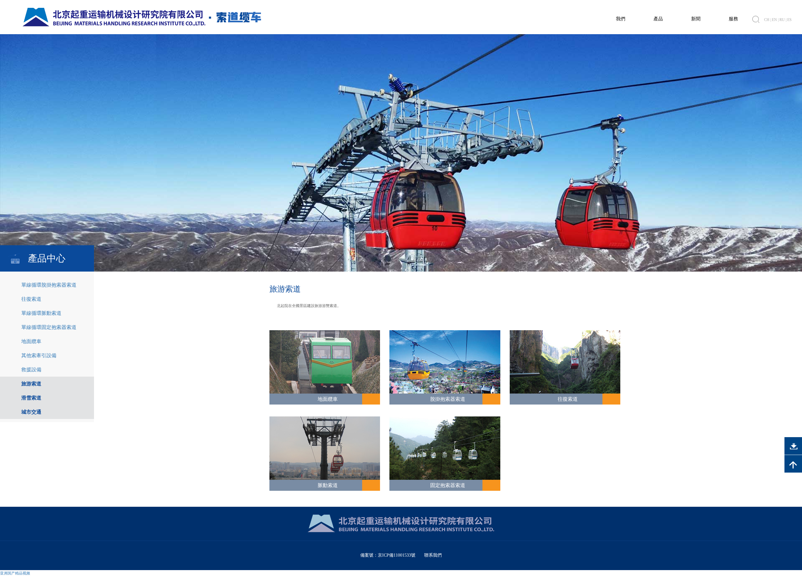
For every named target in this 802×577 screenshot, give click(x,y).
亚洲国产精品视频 (15, 573)
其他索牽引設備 (38, 355)
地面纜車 (31, 341)
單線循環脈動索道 (41, 313)
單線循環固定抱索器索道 (48, 327)
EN (774, 20)
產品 (658, 18)
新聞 (695, 18)
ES (789, 20)
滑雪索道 (31, 397)
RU (782, 20)
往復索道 (31, 299)
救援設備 (31, 369)
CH (766, 20)
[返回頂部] (793, 464)
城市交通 (31, 412)
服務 (733, 18)
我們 (620, 18)
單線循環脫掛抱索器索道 (48, 285)
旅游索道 (31, 383)
